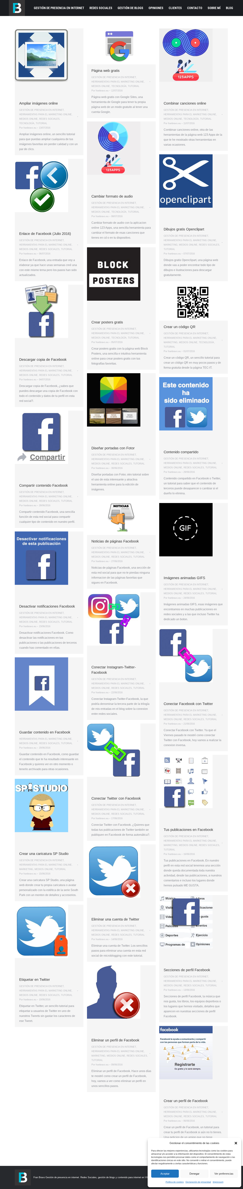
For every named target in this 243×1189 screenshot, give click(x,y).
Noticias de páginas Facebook (115, 541)
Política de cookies (175, 1182)
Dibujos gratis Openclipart (184, 229)
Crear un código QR (179, 327)
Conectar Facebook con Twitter (188, 704)
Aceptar (165, 1173)
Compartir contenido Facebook (43, 485)
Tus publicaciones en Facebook (188, 830)
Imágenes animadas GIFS (184, 578)
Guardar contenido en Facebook (44, 732)
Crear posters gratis (107, 322)
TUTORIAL (41, 123)
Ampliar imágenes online (38, 103)
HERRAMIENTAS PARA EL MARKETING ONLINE (45, 114)
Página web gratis (105, 71)
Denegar (194, 1173)
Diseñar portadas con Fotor (113, 448)
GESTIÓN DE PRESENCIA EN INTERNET (41, 110)
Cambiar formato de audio (112, 196)
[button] (236, 1143)
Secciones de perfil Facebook (187, 970)
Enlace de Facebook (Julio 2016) (45, 234)
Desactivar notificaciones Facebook (47, 606)
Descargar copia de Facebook (43, 359)
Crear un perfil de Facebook (186, 1101)
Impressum (218, 1182)
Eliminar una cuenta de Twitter (115, 919)
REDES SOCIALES (49, 119)
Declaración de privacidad (198, 1182)
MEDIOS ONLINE (28, 119)
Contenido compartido (181, 452)
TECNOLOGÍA (26, 123)
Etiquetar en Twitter (34, 979)
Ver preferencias (223, 1173)
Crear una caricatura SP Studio (43, 854)
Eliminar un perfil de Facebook (115, 1040)
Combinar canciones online (185, 103)
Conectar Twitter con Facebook (116, 798)
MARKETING (171, 244)
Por (27, 127)
